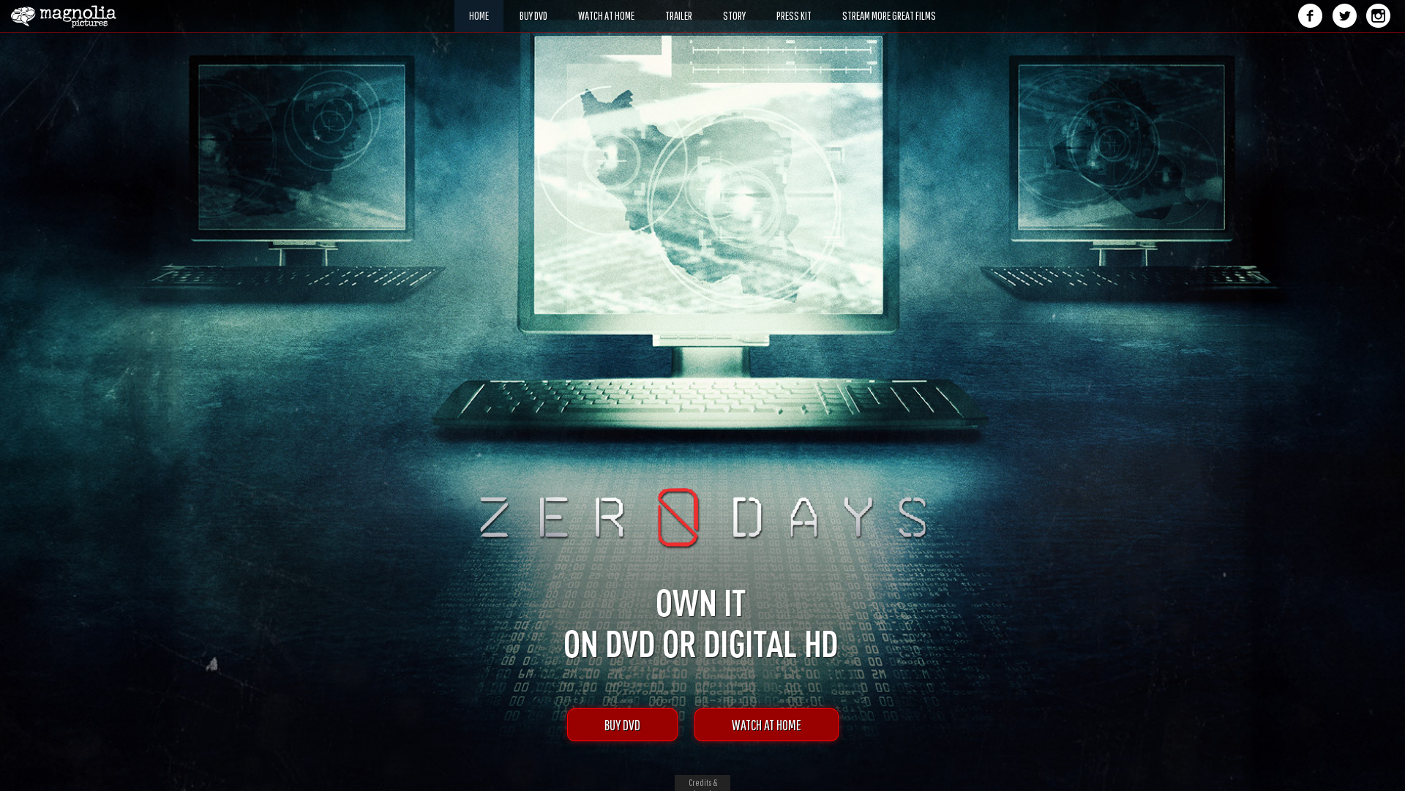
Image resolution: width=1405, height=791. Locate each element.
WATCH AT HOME (766, 724)
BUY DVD (622, 724)
